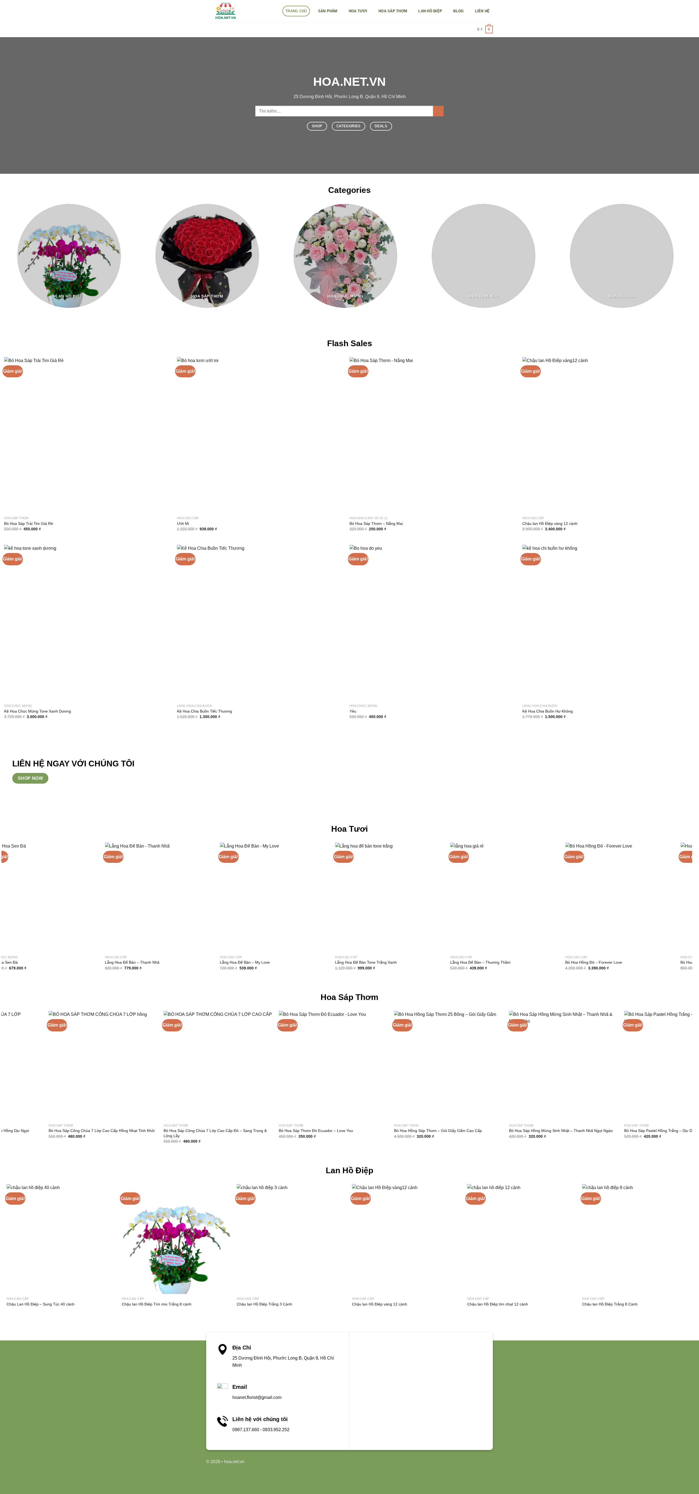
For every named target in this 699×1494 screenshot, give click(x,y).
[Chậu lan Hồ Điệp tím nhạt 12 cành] (360, 1239)
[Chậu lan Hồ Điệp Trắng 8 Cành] (475, 1239)
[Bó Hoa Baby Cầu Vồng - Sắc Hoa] (621, 897)
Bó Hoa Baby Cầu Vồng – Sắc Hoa (597, 962)
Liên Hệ (482, 11)
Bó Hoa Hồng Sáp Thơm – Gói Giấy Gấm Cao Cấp (365, 1130)
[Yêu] (428, 623)
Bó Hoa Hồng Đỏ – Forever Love (364, 962)
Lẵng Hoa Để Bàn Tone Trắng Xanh (137, 962)
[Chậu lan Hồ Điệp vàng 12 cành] (600, 435)
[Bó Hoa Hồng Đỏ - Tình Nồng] (506, 897)
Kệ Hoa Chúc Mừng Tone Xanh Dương (37, 711)
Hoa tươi (358, 11)
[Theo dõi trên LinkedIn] (464, 1464)
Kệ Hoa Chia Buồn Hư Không (547, 711)
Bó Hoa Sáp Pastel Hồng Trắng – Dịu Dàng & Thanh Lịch (600, 1130)
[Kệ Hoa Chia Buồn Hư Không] (600, 623)
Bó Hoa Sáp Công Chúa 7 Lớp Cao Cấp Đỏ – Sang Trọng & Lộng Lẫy (142, 1133)
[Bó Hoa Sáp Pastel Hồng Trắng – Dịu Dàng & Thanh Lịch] (606, 1066)
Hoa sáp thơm (392, 11)
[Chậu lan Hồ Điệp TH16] (590, 1239)
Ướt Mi (183, 523)
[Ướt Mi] (255, 435)
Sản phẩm (327, 11)
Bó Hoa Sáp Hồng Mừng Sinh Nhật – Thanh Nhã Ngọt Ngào (488, 1130)
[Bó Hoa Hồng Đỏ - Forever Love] (391, 897)
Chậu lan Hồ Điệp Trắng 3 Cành (102, 1304)
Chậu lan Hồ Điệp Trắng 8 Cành (448, 1304)
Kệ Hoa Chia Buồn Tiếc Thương (204, 711)
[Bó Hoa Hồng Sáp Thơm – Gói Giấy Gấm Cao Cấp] (376, 1066)
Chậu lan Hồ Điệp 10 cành (673, 1304)
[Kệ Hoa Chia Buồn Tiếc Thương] (255, 623)
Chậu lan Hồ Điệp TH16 (556, 1304)
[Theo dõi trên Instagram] (456, 1464)
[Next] (694, 260)
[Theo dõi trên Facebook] (447, 1464)
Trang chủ (296, 11)
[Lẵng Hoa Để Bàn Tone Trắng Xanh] (161, 897)
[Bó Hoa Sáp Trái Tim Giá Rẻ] (82, 435)
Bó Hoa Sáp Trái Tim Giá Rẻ (28, 523)
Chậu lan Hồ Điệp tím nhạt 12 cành (335, 1304)
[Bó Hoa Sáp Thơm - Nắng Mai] (428, 435)
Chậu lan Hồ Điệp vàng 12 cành (549, 523)
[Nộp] (438, 111)
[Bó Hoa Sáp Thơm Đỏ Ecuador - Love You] (261, 1066)
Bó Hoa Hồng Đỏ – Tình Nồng (477, 962)
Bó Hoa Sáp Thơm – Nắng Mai (376, 523)
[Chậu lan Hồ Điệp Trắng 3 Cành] (130, 1239)
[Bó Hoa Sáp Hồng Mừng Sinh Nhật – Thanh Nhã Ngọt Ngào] (491, 1066)
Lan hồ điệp (430, 11)
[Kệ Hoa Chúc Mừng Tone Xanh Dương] (82, 623)
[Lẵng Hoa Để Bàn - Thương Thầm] (276, 897)
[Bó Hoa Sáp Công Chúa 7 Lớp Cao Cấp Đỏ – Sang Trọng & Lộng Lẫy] (145, 1066)
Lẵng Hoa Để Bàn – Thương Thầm (251, 962)
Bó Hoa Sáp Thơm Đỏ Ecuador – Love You (243, 1130)
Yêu (353, 711)
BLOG (458, 11)
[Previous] (4, 911)
